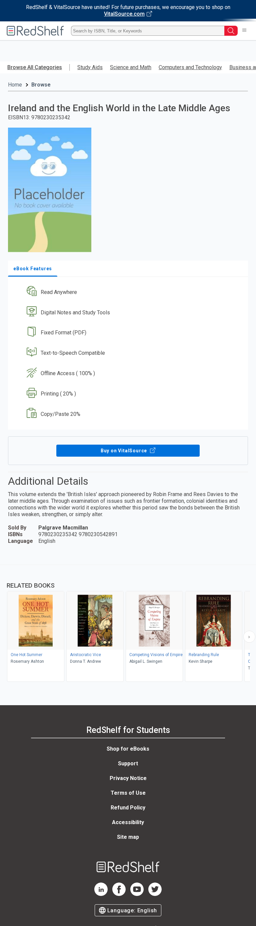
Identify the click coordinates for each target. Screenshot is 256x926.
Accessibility (128, 822)
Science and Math (130, 67)
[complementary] (128, 624)
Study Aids (90, 67)
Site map (128, 837)
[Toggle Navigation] (244, 31)
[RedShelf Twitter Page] (155, 894)
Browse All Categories (34, 67)
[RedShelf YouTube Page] (137, 894)
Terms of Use (128, 793)
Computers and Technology (190, 67)
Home (15, 85)
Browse (41, 85)
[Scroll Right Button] (249, 637)
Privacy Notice (128, 778)
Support (128, 763)
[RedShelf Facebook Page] (119, 894)
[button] (127, 292)
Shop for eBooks (128, 749)
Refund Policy (128, 807)
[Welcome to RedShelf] (35, 30)
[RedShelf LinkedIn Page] (101, 894)
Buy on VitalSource (124, 450)
